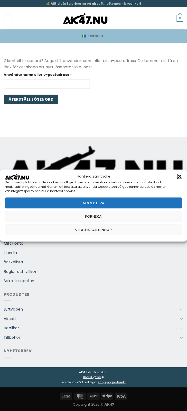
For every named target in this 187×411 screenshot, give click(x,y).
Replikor (11, 328)
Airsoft (10, 319)
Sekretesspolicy (19, 281)
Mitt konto (13, 243)
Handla (10, 253)
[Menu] (8, 18)
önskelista (13, 262)
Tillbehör (12, 337)
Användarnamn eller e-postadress (47, 74)
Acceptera (93, 203)
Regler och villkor (20, 271)
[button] (179, 176)
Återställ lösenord (31, 99)
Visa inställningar (93, 229)
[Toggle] (181, 309)
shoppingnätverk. (112, 382)
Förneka (93, 216)
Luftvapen (13, 309)
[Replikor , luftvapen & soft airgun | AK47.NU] (85, 18)
